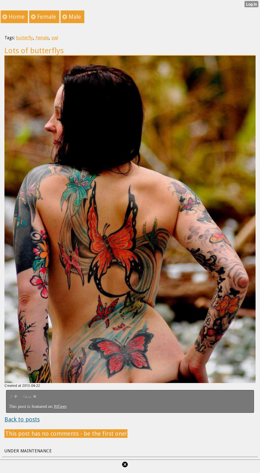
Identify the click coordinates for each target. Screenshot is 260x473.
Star (28, 396)
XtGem (60, 406)
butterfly (24, 37)
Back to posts (22, 419)
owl (54, 37)
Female (42, 37)
